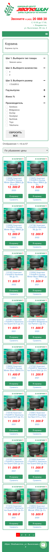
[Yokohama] (7, 125)
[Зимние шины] (7, 62)
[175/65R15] (7, 84)
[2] (7, 75)
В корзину (14, 196)
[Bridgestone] (7, 110)
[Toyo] (7, 122)
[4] (7, 72)
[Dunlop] (7, 113)
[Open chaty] (43, 545)
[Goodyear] (7, 116)
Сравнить (14, 199)
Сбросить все (15, 134)
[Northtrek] (7, 119)
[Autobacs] (7, 107)
